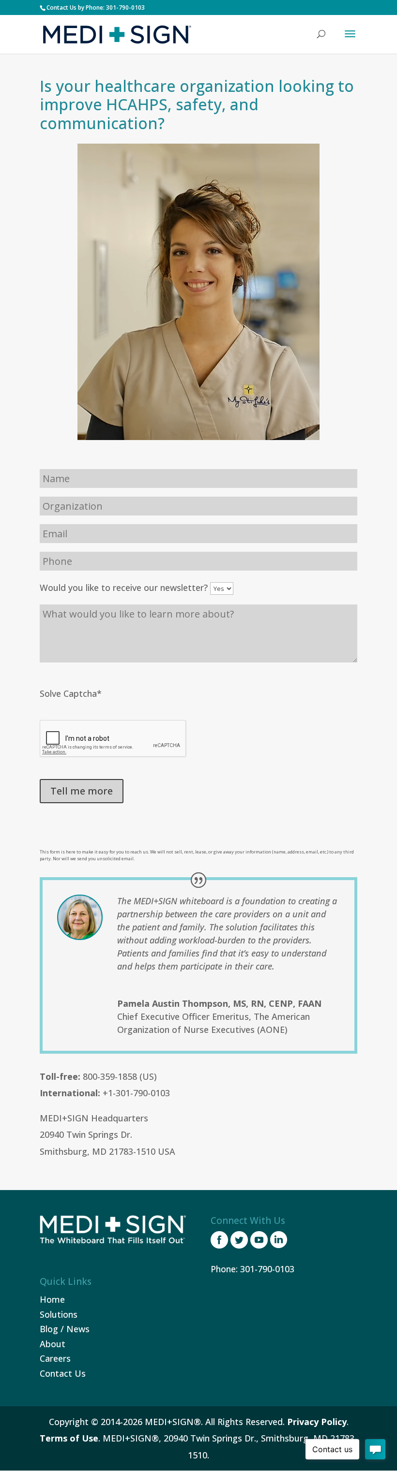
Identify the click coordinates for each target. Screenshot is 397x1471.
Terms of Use (69, 1438)
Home (52, 1299)
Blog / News (65, 1329)
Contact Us (63, 1373)
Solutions (58, 1314)
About (52, 1344)
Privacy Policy (317, 1421)
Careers (55, 1358)
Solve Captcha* (71, 693)
